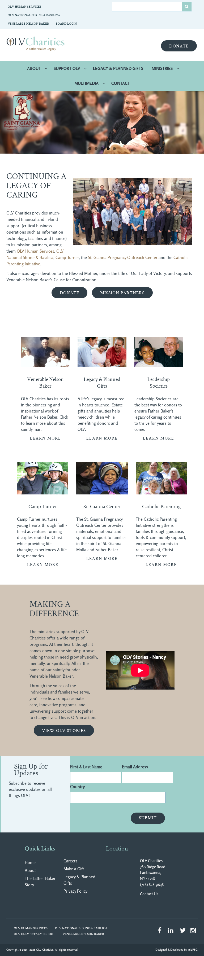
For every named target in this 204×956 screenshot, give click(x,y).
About (34, 68)
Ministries (162, 68)
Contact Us (149, 894)
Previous (11, 121)
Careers (70, 860)
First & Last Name (86, 766)
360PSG (193, 949)
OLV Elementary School (34, 934)
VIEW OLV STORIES (64, 731)
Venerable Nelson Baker (28, 24)
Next (193, 121)
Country (77, 786)
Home (30, 862)
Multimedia (86, 83)
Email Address (135, 766)
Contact (120, 83)
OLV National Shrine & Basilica (34, 15)
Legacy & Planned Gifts (118, 68)
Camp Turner (67, 257)
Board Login (66, 24)
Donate (179, 46)
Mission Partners (122, 293)
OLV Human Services (24, 7)
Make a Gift (73, 868)
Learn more (45, 439)
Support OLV (67, 68)
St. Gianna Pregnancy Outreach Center (123, 257)
